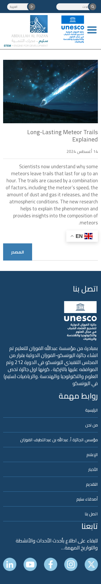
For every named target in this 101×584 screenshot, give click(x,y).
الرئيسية (91, 410)
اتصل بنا (85, 288)
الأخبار (93, 469)
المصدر (17, 252)
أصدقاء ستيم (87, 499)
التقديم (92, 484)
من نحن (91, 425)
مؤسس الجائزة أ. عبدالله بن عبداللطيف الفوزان (59, 440)
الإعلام (92, 454)
